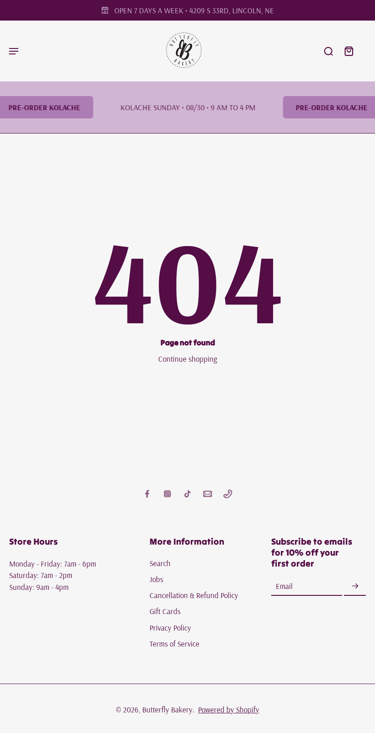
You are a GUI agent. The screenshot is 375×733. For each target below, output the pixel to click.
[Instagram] (167, 494)
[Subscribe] (355, 586)
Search (160, 563)
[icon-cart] (348, 51)
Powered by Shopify (228, 709)
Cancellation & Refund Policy (194, 595)
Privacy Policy (170, 627)
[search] (328, 51)
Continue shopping (187, 359)
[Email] (208, 494)
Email (284, 586)
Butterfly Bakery (167, 709)
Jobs (156, 579)
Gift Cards (165, 611)
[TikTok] (187, 494)
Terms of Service (174, 643)
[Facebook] (147, 494)
